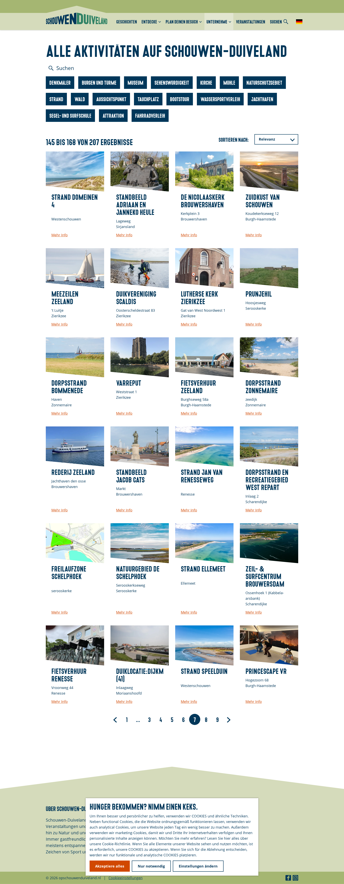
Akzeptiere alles (109, 866)
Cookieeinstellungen (125, 877)
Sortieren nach (234, 139)
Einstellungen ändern (198, 866)
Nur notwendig (151, 866)
